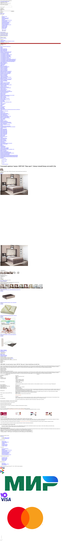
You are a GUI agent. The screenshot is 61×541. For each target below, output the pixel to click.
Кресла (1, 110)
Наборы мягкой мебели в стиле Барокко (6, 71)
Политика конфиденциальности (6, 24)
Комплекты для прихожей (4, 121)
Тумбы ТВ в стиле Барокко (4, 76)
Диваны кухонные (3, 103)
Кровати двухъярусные (3, 48)
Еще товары (2, 157)
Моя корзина (4, 463)
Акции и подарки (4, 16)
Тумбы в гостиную (3, 88)
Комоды (1, 47)
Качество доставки (4, 26)
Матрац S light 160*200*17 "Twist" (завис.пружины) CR (8, 334)
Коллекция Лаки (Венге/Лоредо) (5, 154)
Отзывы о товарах (4, 445)
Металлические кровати (3, 136)
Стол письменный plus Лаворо (4, 57)
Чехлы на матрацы (3, 142)
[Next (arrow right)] (1, 540)
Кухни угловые (2, 101)
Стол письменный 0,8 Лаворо (4, 53)
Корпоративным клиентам (6, 23)
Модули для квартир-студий (4, 151)
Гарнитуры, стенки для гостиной (5, 82)
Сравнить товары (2, 40)
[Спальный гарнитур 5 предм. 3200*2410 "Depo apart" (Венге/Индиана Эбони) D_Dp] (17, 288)
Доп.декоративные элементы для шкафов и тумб (7, 149)
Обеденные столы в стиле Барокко (5, 73)
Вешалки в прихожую (3, 120)
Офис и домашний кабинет (4, 115)
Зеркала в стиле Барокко (3, 70)
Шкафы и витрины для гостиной (5, 83)
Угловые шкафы (2, 64)
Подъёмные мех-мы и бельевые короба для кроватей (7, 126)
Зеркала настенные (3, 139)
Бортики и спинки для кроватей (4, 98)
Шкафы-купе (2, 65)
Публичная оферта (4, 450)
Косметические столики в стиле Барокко (6, 78)
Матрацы (1, 137)
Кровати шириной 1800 (3, 132)
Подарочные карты (3, 158)
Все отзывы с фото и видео (4, 33)
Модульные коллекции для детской (5, 90)
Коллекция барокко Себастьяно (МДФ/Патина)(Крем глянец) (9, 156)
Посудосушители (2, 106)
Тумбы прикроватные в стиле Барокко (5, 77)
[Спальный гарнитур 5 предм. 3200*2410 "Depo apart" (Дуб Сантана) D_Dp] (26, 288)
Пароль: (1, 11)
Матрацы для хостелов (3, 150)
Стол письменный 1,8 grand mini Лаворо (6, 54)
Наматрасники (2, 141)
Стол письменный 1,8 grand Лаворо (5, 55)
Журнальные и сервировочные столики (6, 84)
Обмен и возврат (4, 27)
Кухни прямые (2, 100)
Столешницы (2, 107)
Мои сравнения (4, 464)
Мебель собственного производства (5, 46)
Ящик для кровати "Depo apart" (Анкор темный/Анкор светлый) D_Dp (10, 289)
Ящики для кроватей (3, 97)
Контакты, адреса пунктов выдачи (7, 20)
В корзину (1, 291)
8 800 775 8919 (2, 13)
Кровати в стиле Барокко (3, 67)
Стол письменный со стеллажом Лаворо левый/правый (8, 59)
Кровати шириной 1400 (3, 131)
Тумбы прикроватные (3, 62)
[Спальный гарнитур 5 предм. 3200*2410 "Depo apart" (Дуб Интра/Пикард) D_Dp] (21, 288)
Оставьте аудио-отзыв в (3, 355)
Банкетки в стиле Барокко (4, 74)
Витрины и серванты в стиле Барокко (5, 79)
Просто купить (4, 441)
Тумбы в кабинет (2, 119)
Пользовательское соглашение (6, 21)
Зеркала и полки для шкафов (4, 148)
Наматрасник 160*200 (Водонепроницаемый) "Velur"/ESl (8, 315)
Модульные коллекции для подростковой (6, 91)
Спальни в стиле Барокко (4, 68)
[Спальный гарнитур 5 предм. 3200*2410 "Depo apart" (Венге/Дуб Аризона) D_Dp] (12, 288)
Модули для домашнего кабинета (5, 117)
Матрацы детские (2, 94)
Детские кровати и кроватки (4, 92)
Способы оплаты (4, 442)
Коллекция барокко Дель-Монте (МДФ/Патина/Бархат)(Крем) (9, 155)
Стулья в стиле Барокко (3, 80)
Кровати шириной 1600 (3, 50)
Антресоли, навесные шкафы (4, 147)
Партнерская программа (5, 22)
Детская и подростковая (3, 89)
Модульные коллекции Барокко (4, 66)
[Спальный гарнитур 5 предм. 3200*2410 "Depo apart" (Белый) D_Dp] (40, 288)
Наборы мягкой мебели (3, 114)
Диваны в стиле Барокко (3, 75)
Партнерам (3, 19)
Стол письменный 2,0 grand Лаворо (5, 56)
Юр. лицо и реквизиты (5, 453)
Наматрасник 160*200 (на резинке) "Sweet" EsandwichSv (8, 302)
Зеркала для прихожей (3, 123)
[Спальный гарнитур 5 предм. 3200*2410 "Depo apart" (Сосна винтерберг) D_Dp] (35, 288)
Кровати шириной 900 (3, 129)
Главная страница (4, 159)
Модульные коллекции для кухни (5, 99)
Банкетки (1, 111)
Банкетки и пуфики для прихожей (5, 124)
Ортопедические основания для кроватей (6, 143)
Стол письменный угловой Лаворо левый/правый (7, 61)
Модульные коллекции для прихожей (5, 122)
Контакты (3, 17)
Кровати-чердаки (2, 93)
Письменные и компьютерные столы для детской (7, 95)
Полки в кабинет (2, 118)
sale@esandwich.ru (6, 438)
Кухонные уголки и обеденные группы (5, 51)
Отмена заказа (4, 28)
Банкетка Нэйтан (2, 112)
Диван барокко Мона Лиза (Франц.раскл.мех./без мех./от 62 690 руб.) (10, 109)
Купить (1, 173)
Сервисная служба (4, 25)
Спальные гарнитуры (3, 127)
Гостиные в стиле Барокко (4, 69)
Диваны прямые (2, 108)
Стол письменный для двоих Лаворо (5, 58)
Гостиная (1, 81)
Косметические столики (3, 138)
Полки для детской (3, 96)
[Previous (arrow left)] (0, 540)
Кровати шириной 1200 (3, 49)
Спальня (1, 125)
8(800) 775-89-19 (2, 354)
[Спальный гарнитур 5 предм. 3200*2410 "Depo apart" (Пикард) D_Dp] (31, 288)
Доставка (3, 443)
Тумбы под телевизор (3, 85)
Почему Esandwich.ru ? (5, 18)
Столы (1, 102)
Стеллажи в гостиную (3, 86)
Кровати (1, 128)
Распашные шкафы (3, 63)
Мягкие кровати (2, 135)
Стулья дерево (2, 104)
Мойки (1, 105)
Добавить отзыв (5, 280)
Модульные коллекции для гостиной (5, 87)
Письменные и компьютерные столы (5, 52)
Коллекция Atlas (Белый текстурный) (5, 152)
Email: (1, 10)
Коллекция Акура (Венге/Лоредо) (5, 153)
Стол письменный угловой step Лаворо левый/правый (8, 60)
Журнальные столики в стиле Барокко (5, 72)
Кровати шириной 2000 (3, 133)
